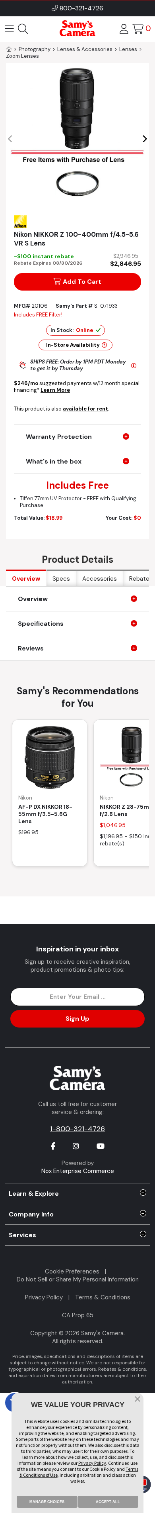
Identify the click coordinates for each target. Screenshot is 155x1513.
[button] (144, 139)
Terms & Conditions (102, 1297)
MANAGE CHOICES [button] (46, 1502)
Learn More (55, 390)
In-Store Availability (73, 345)
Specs (61, 579)
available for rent (85, 408)
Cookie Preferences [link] (72, 1271)
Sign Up (77, 1018)
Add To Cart (82, 281)
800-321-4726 (81, 8)
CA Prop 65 (77, 1315)
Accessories (99, 579)
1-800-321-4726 (77, 1129)
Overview (26, 579)
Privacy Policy (44, 1297)
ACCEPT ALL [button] (108, 1502)
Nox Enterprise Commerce (77, 1171)
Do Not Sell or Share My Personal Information (78, 1279)
